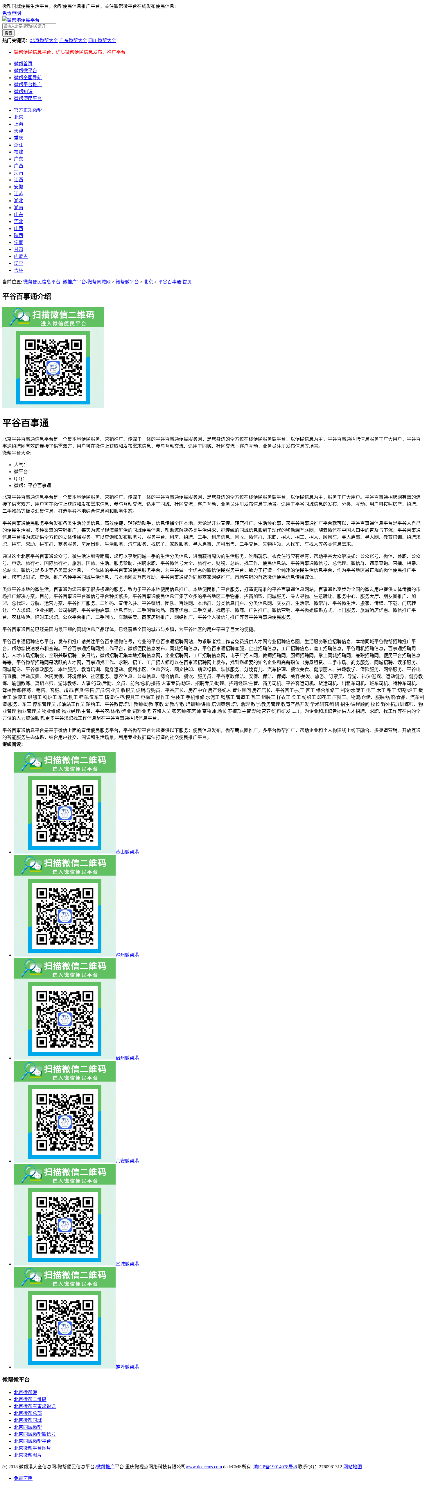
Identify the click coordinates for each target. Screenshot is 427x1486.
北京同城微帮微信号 (35, 1434)
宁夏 (18, 242)
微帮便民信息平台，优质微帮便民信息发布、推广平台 (69, 52)
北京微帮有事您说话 (35, 1406)
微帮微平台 (25, 70)
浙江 (18, 144)
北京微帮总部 (28, 1413)
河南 (18, 172)
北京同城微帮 (28, 1427)
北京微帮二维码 (30, 1399)
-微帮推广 (105, 1466)
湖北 (18, 200)
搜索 (8, 33)
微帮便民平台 (28, 98)
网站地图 (352, 1466)
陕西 (18, 235)
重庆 (18, 137)
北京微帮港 (25, 1392)
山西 (18, 228)
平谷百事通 (169, 281)
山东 (18, 214)
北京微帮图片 (28, 1455)
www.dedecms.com (204, 1466)
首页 (187, 281)
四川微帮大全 (102, 40)
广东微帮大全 (73, 40)
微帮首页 (23, 63)
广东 (18, 158)
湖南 (18, 207)
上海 (18, 124)
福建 (18, 151)
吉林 (18, 270)
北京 (18, 117)
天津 (18, 131)
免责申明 (11, 13)
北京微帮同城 (28, 1420)
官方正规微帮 (28, 110)
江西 (18, 179)
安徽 (18, 186)
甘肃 (18, 249)
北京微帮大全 (44, 40)
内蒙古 (21, 256)
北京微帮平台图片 (32, 1448)
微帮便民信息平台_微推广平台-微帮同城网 (67, 281)
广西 (18, 165)
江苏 (18, 193)
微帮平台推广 (28, 84)
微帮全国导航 (28, 77)
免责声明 (23, 1478)
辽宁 (18, 263)
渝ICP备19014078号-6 (275, 1466)
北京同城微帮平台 (32, 1441)
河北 (18, 221)
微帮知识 (23, 91)
